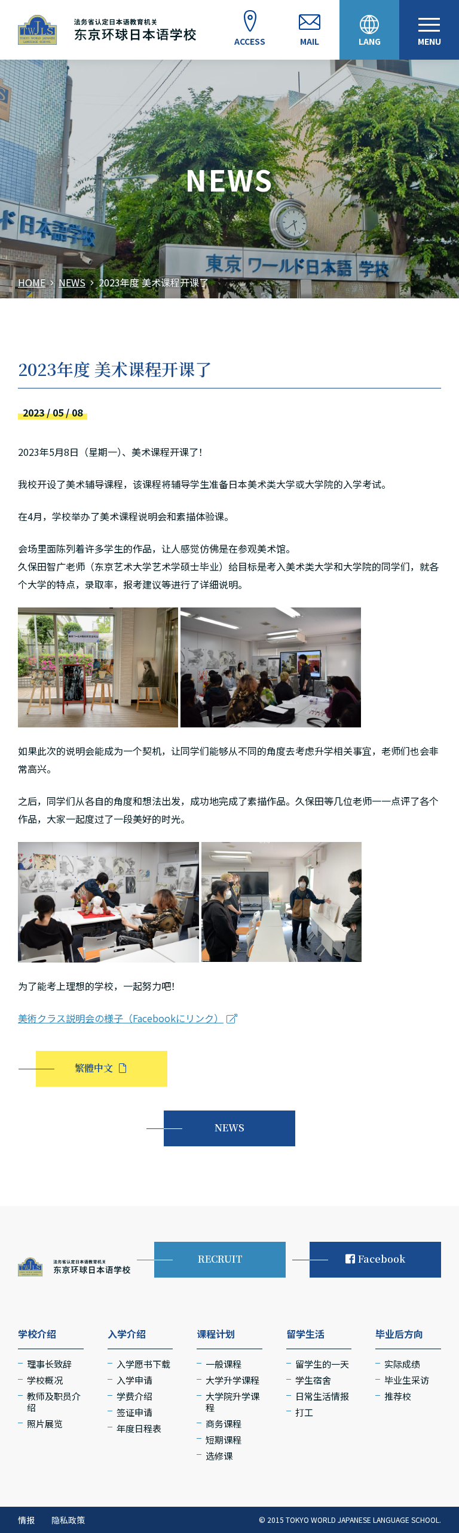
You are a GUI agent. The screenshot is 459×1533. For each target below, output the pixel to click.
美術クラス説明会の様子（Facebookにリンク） (121, 1018)
